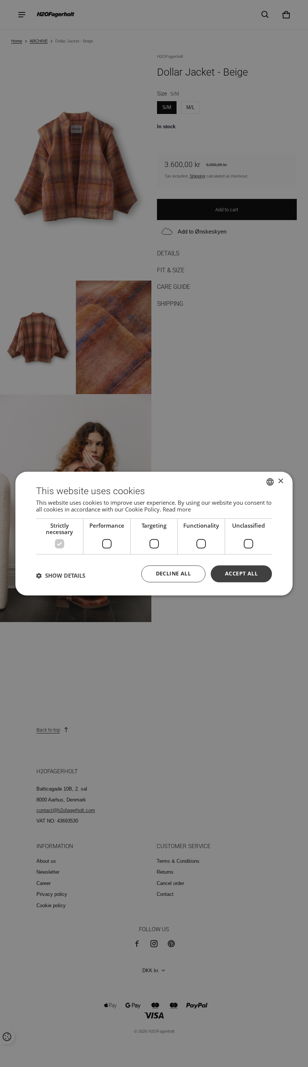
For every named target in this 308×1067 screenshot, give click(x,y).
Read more (177, 509)
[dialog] (154, 533)
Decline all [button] (173, 573)
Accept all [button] (241, 573)
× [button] (280, 481)
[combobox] (270, 482)
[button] (60, 576)
